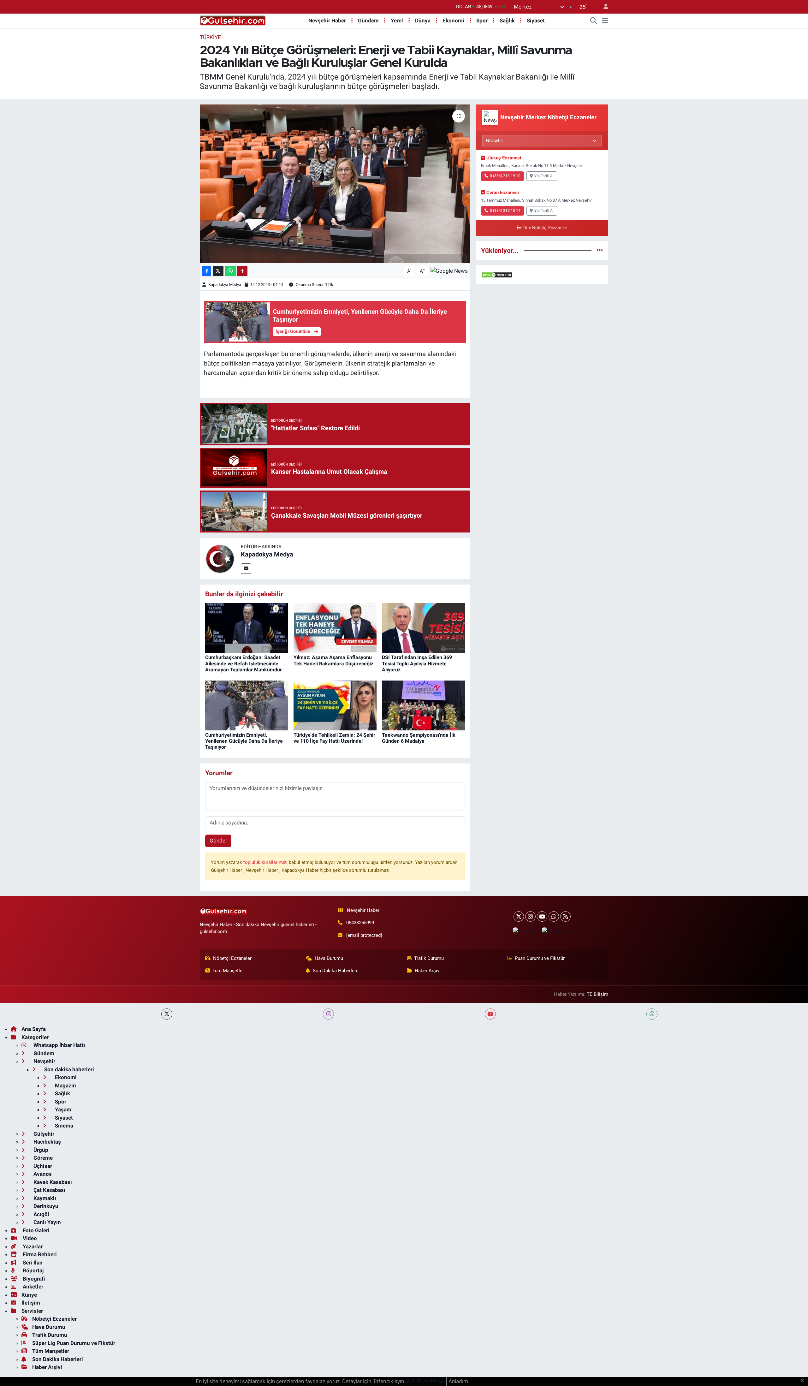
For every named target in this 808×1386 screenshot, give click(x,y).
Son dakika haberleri (68, 1069)
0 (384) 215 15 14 (505, 210)
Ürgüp (40, 1150)
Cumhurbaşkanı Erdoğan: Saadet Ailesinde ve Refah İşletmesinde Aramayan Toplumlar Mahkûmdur (243, 663)
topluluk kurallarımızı (266, 862)
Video (29, 1238)
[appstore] (524, 930)
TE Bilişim (597, 994)
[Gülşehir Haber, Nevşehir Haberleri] (233, 20)
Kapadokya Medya (224, 284)
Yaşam (62, 1109)
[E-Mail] (246, 568)
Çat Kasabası (48, 1190)
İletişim (30, 1303)
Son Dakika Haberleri (335, 970)
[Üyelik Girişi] (603, 7)
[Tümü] (600, 250)
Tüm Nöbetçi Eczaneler (545, 227)
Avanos (42, 1174)
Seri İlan (32, 1262)
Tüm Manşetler (228, 970)
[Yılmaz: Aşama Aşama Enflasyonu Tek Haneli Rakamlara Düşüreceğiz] (335, 628)
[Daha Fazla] (242, 271)
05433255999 (360, 922)
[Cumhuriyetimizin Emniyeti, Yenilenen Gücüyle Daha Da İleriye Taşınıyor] (246, 705)
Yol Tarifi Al (544, 176)
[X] (519, 916)
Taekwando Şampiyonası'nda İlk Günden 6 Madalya (418, 738)
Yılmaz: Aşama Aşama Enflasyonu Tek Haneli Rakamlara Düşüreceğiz (333, 660)
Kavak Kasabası (52, 1182)
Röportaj (32, 1270)
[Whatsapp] (554, 916)
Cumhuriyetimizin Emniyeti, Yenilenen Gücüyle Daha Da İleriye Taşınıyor (244, 741)
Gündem (368, 20)
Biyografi (33, 1279)
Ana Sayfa (33, 1029)
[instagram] (328, 1014)
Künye (29, 1295)
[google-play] (556, 930)
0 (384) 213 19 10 (505, 176)
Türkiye (210, 37)
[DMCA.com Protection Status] (497, 274)
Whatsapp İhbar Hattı (58, 1045)
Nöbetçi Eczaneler (232, 958)
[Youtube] (542, 916)
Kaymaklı (44, 1198)
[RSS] (565, 916)
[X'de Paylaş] (218, 271)
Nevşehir (43, 1061)
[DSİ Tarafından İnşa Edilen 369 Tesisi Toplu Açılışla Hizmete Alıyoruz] (423, 628)
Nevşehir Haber (327, 20)
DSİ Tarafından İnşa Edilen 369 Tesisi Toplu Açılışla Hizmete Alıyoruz (417, 663)
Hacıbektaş (46, 1142)
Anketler (32, 1286)
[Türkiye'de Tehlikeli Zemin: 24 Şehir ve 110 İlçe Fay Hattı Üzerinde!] (335, 705)
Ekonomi (453, 20)
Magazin (65, 1085)
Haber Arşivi (428, 970)
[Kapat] (804, 1381)
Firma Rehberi (39, 1254)
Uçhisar (42, 1166)
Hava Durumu (329, 958)
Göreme (42, 1158)
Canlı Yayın (46, 1222)
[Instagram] (530, 916)
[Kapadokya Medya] (220, 558)
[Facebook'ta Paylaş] (206, 271)
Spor (482, 20)
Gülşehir (43, 1134)
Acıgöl (40, 1214)
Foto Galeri (35, 1230)
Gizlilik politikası (426, 1381)
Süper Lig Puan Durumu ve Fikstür (73, 1343)
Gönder (218, 840)
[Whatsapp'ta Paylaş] (230, 271)
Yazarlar (32, 1246)
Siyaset (536, 20)
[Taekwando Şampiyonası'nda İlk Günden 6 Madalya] (423, 705)
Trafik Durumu (429, 958)
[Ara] (594, 21)
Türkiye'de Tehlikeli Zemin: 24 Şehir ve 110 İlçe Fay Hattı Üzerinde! (334, 738)
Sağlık (507, 20)
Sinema (63, 1125)
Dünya (423, 20)
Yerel (397, 20)
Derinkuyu (45, 1206)
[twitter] (166, 1014)
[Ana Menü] (605, 21)
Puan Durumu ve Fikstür (540, 958)
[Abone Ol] (449, 270)
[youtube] (490, 1014)
